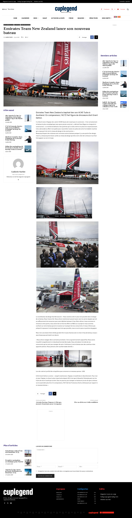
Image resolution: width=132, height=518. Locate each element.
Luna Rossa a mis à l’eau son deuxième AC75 (13, 451)
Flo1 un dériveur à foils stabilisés (86, 402)
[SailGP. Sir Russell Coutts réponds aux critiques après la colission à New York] (123, 104)
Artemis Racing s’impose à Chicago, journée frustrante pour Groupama (49, 403)
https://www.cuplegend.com (18, 174)
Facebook (106, 9)
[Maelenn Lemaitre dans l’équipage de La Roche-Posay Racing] (28, 139)
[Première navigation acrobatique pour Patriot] (28, 462)
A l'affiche (17, 24)
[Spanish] (119, 16)
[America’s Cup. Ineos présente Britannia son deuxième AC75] (28, 472)
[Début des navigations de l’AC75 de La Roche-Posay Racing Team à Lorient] (28, 148)
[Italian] (117, 16)
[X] (112, 9)
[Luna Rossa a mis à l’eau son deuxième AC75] (28, 453)
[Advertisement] (50, 423)
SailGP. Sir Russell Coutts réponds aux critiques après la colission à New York (109, 104)
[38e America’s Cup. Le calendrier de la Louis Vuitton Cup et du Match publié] (28, 118)
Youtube (122, 9)
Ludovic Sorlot (8, 37)
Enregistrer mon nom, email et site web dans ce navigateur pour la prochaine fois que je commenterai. (65, 471)
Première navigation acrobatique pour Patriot (14, 461)
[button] (128, 9)
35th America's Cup (8, 24)
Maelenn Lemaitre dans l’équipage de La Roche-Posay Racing (13, 138)
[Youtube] (118, 9)
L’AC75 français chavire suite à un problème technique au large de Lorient (13, 128)
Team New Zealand (25, 24)
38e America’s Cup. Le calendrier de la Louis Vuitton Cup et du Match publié (13, 118)
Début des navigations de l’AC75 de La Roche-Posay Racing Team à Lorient (14, 148)
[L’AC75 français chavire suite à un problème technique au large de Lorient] (28, 128)
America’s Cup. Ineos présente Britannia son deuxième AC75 (13, 471)
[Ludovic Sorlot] (18, 164)
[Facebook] (101, 9)
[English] (115, 16)
